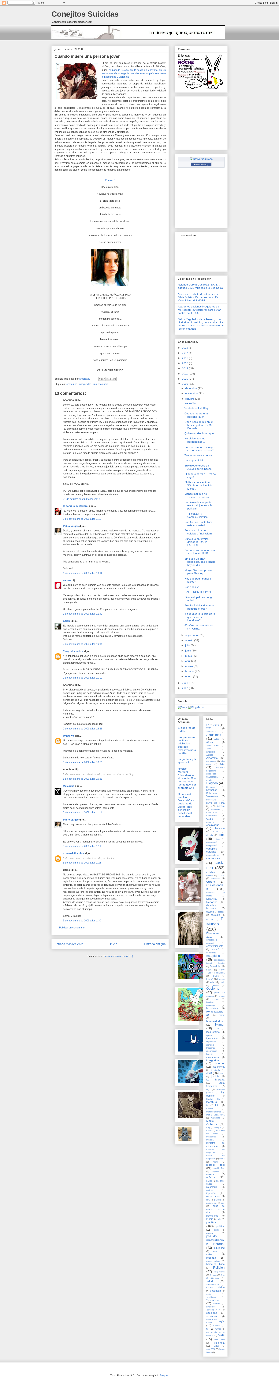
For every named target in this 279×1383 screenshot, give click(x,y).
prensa (209, 1233)
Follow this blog (201, 164)
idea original (213, 1032)
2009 (185, 383)
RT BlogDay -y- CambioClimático (196, 515)
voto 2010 (210, 1349)
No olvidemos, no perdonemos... (194, 440)
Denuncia (211, 899)
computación (212, 845)
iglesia (209, 1035)
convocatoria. (212, 855)
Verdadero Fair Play (196, 408)
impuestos (211, 1042)
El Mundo (215, 921)
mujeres (215, 1171)
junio (188, 650)
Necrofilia (190, 403)
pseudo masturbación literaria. (215, 1240)
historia (221, 996)
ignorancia (212, 1038)
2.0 (207, 725)
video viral (219, 1339)
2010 (185, 378)
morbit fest (219, 1168)
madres (209, 1108)
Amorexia (212, 757)
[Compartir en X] (107, 379)
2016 (185, 358)
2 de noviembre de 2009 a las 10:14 (82, 644)
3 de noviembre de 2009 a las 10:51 (82, 778)
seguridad (215, 1290)
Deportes (211, 901)
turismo (216, 1325)
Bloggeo (212, 783)
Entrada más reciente (68, 944)
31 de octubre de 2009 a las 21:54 (81, 499)
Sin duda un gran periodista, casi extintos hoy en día (199, 562)
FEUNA (209, 979)
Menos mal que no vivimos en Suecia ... (198, 495)
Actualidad (213, 735)
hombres (210, 1002)
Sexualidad (213, 1300)
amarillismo (211, 752)
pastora (217, 1200)
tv (207, 1328)
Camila (221, 806)
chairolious (212, 824)
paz (223, 1203)
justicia (215, 1076)
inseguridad (85, 384)
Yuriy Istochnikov (73, 651)
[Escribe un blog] (104, 379)
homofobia (212, 1008)
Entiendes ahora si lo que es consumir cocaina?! (199, 448)
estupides (213, 956)
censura (210, 822)
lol (207, 1105)
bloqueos (210, 787)
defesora (210, 893)
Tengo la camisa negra (198, 455)
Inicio (113, 944)
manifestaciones (213, 1112)
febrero (190, 671)
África (209, 742)
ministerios (211, 1137)
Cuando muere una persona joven (196, 415)
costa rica (71, 384)
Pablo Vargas (71, 526)
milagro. (217, 1127)
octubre (190, 398)
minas (209, 1130)
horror (222, 1015)
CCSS (209, 818)
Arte (222, 764)
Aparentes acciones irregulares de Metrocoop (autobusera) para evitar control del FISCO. (199, 309)
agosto (189, 640)
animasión (211, 761)
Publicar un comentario (71, 927)
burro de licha (215, 803)
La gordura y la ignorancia (187, 761)
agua (208, 748)
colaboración (212, 842)
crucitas (215, 878)
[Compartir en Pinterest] (115, 379)
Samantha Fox (213, 1284)
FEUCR (215, 976)
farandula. (215, 966)
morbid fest (215, 1164)
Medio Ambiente (212, 1122)
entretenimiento (214, 946)
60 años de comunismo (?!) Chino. (198, 627)
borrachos (211, 790)
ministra (210, 1140)
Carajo (67, 620)
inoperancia (212, 1057)
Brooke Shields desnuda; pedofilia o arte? (199, 607)
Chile (215, 831)
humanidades (214, 1021)
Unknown (68, 735)
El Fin (209, 919)
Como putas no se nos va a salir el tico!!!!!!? (199, 552)
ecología (215, 915)
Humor (220, 1024)
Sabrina (213, 1275)
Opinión (211, 1193)
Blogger (164, 1375)
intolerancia (218, 1067)
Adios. (217, 739)
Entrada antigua (155, 944)
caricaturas (211, 812)
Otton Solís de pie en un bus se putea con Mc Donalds (199, 425)
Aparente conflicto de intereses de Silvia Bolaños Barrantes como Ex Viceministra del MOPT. (198, 297)
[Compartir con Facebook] (111, 379)
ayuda (209, 780)
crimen (209, 875)
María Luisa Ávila (215, 1115)
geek (222, 982)
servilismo (211, 1297)
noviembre (192, 393)
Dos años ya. (192, 586)
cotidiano (211, 872)
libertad (209, 1099)
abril (188, 660)
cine (222, 835)
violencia (103, 384)
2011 (185, 373)
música (210, 1177)
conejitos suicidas (211, 850)
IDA (217, 1028)
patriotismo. (211, 1203)
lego (208, 1089)
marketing (215, 1118)
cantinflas (215, 809)
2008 (185, 682)
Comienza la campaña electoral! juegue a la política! (198, 505)
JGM (209, 1073)
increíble (210, 1045)
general (215, 985)
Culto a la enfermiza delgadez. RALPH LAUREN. (196, 542)
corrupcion (213, 858)
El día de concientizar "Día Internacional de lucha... (198, 485)
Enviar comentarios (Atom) (118, 956)
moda (222, 1159)
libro (219, 1099)
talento (209, 1322)
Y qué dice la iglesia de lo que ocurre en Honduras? (199, 617)
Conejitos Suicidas (85, 14)
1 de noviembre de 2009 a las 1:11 (82, 518)
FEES (209, 970)
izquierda (215, 1070)
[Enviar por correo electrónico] (100, 379)
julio (188, 645)
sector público (215, 1287)
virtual (216, 1346)
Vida (221, 1335)
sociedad (211, 1312)
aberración (211, 731)
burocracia (211, 800)
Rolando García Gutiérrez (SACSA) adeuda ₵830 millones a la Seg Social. (201, 286)
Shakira (216, 1303)
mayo (189, 655)
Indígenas (210, 1048)
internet (220, 1063)
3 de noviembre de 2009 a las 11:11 (82, 812)
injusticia (210, 1054)
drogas (221, 912)
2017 (185, 352)
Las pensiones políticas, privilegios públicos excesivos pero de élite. (187, 745)
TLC (222, 1322)
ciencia (209, 835)
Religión (219, 1267)
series (209, 1294)
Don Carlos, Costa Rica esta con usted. (198, 523)
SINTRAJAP (213, 1309)
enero (189, 676)
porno (216, 1230)
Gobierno (212, 988)
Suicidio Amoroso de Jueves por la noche (198, 467)
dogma (210, 911)
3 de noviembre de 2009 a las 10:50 (82, 762)
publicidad (219, 1248)
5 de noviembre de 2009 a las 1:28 (82, 862)
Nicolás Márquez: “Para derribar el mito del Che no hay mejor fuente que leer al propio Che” (187, 778)
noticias (209, 1190)
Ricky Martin (219, 1272)
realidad (211, 1257)
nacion (209, 1181)
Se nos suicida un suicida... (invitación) (198, 532)
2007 (185, 688)
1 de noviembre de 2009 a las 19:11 (82, 573)
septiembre (192, 635)
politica (211, 1222)
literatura (211, 1101)
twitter (218, 1329)
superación (211, 1319)
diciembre (191, 388)
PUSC (215, 1251)
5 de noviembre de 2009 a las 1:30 (82, 920)
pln (219, 1219)
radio (209, 1254)
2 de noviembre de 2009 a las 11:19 (82, 677)
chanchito (219, 828)
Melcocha (68, 786)
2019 (185, 347)
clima (217, 839)
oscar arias (213, 1196)
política (220, 1226)
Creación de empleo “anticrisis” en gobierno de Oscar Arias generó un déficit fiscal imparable (186, 805)
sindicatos (211, 1307)
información (211, 1051)
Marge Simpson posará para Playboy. (198, 572)
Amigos (209, 755)
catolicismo (211, 815)
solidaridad (212, 1316)
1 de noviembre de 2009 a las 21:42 (82, 613)
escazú (215, 949)
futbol (213, 982)
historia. (215, 999)
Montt (215, 1162)
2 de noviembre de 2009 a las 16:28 (82, 728)
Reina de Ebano (215, 1264)
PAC (208, 1200)
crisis (222, 875)
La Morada (215, 1079)
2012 (185, 368)
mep (208, 1127)
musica (210, 1174)
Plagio (209, 1219)
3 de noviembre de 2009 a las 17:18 (82, 846)
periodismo (212, 1216)
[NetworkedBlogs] (201, 158)
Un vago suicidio (194, 460)
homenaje (210, 1005)
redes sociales (213, 1261)
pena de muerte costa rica (215, 1209)
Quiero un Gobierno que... (200, 433)
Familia (221, 963)
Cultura (210, 881)
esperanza (211, 953)
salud (209, 1281)
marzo (189, 666)
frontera (221, 979)
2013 (185, 363)
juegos (221, 1073)
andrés (67, 580)
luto (95, 384)
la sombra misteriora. (75, 506)
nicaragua (211, 1187)
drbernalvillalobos (73, 853)
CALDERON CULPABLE (198, 592)
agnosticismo (212, 745)
